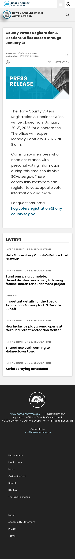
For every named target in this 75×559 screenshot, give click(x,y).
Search (12, 483)
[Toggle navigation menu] (61, 4)
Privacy (12, 528)
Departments (15, 455)
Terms (12, 535)
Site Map (13, 490)
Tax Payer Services (19, 496)
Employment (15, 462)
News (11, 469)
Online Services (17, 476)
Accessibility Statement (21, 521)
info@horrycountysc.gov (37, 432)
